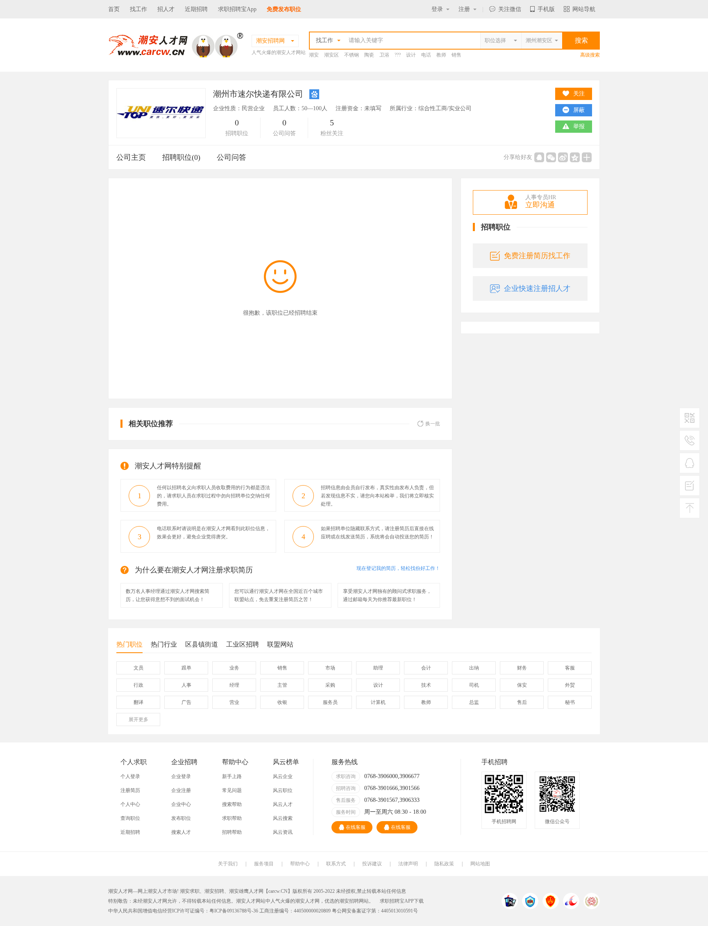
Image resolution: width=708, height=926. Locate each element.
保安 (522, 685)
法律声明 (408, 864)
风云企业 (283, 776)
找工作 (138, 9)
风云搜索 (283, 818)
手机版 (546, 9)
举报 (579, 126)
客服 (570, 668)
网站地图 (480, 864)
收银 (282, 702)
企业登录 (181, 776)
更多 (138, 719)
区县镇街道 (201, 644)
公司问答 (231, 157)
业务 (234, 668)
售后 (522, 702)
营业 (234, 702)
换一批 (432, 424)
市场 (330, 668)
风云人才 (283, 804)
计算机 (378, 702)
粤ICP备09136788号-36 (233, 911)
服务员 (330, 702)
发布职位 (181, 818)
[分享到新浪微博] (563, 157)
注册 (464, 9)
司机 (474, 685)
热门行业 (164, 644)
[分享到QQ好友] (539, 157)
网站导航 (583, 9)
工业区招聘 (242, 644)
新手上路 (232, 776)
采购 (330, 685)
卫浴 (384, 55)
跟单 (186, 668)
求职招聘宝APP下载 (402, 901)
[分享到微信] (551, 157)
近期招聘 (196, 9)
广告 (186, 702)
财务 (522, 668)
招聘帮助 (232, 832)
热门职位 (129, 644)
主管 (282, 685)
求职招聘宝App (237, 9)
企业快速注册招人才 (537, 288)
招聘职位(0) (181, 157)
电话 (426, 55)
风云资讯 (283, 832)
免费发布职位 (284, 9)
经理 (234, 685)
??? (398, 55)
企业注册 (181, 790)
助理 (378, 668)
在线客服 (355, 827)
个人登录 (130, 776)
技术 (426, 685)
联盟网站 (280, 644)
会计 (426, 668)
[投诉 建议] (689, 489)
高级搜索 (590, 55)
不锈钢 (351, 55)
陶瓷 (369, 55)
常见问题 (232, 790)
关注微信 (509, 9)
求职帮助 (232, 818)
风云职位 (283, 790)
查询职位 (130, 818)
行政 (138, 685)
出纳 (474, 668)
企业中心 (181, 804)
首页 (114, 9)
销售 (456, 55)
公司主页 (131, 157)
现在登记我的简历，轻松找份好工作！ (398, 568)
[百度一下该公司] (314, 93)
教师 (441, 55)
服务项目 (264, 864)
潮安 (314, 55)
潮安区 (331, 55)
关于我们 (228, 864)
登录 (437, 9)
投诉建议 (372, 864)
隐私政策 (444, 864)
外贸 (570, 685)
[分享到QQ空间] (575, 157)
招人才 (166, 9)
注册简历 (130, 790)
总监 (474, 702)
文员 (138, 668)
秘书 (570, 702)
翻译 (138, 702)
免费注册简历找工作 (537, 256)
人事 (186, 685)
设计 (411, 55)
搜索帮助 (232, 804)
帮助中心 (300, 864)
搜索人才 (181, 832)
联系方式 (336, 864)
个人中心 (130, 804)
